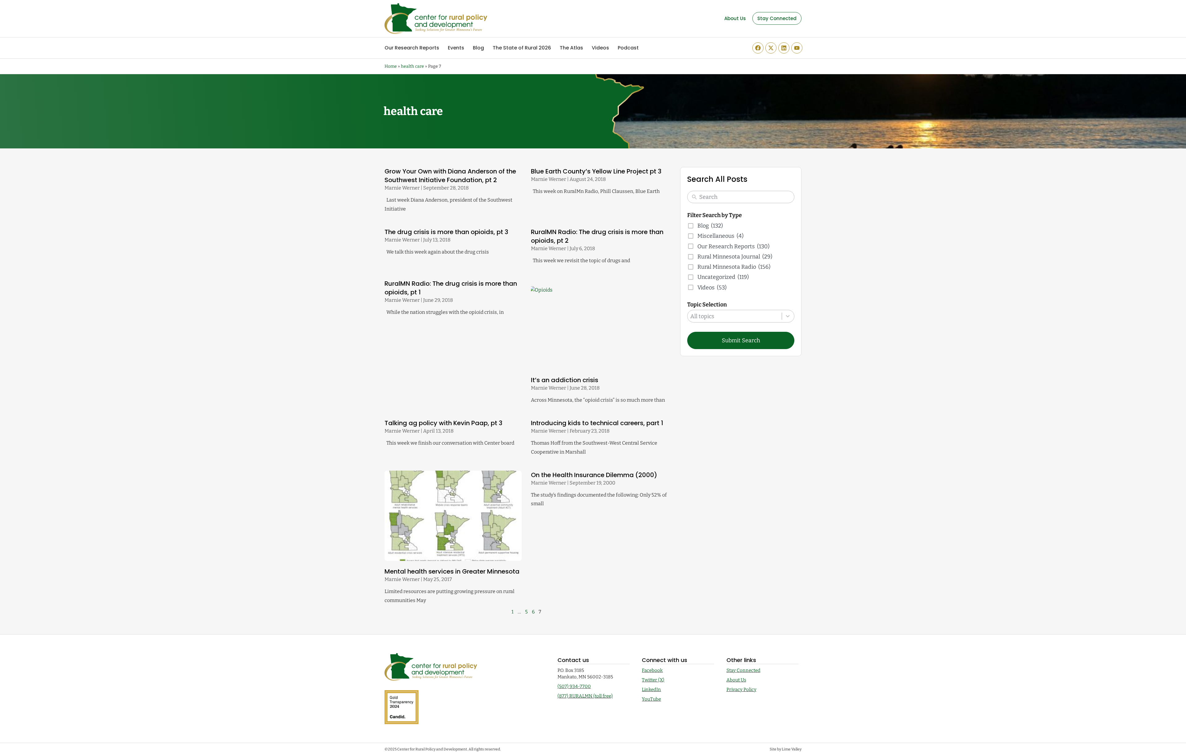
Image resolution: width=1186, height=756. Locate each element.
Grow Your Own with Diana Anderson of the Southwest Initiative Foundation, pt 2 (450, 175)
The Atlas (571, 47)
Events (456, 47)
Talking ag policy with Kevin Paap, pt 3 (444, 423)
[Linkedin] (783, 47)
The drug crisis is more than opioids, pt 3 (446, 232)
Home (391, 66)
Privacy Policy (741, 689)
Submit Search (741, 340)
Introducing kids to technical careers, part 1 (597, 423)
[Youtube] (796, 47)
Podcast (628, 47)
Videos (600, 47)
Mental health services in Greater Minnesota (452, 571)
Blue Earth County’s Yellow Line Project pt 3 (596, 171)
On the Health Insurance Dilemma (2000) (594, 475)
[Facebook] (757, 47)
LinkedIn (651, 689)
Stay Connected (743, 670)
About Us (736, 680)
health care (412, 66)
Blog (478, 47)
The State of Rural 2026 (522, 47)
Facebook (652, 670)
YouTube (651, 699)
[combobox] (740, 316)
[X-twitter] (770, 47)
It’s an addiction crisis (564, 380)
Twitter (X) (653, 680)
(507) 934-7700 (574, 686)
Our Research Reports (412, 47)
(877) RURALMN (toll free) (585, 696)
